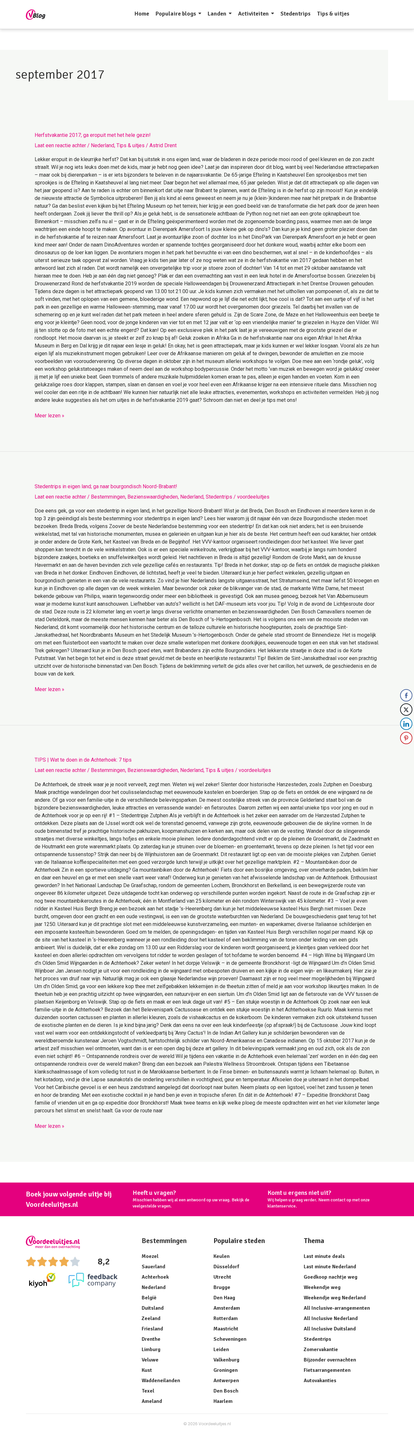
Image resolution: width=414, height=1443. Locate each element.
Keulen (221, 1256)
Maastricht (225, 1329)
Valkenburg (226, 1360)
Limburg (151, 1349)
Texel (148, 1391)
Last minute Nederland (330, 1266)
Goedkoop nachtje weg (330, 1277)
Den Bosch (225, 1391)
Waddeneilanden (161, 1380)
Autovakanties (320, 1380)
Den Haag (224, 1297)
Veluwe (150, 1360)
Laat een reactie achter (60, 145)
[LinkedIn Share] (406, 724)
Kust (147, 1370)
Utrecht (222, 1277)
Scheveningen (229, 1339)
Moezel (150, 1256)
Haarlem (223, 1401)
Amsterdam (226, 1308)
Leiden (221, 1349)
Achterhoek (155, 1277)
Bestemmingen (108, 497)
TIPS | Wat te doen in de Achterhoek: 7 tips (83, 760)
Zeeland (151, 1318)
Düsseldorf (226, 1266)
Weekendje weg (322, 1287)
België (149, 1297)
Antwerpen (226, 1380)
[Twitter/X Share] (406, 709)
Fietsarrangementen (327, 1370)
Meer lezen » (49, 415)
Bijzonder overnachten (330, 1360)
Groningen (225, 1370)
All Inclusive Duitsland (330, 1329)
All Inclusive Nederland (331, 1318)
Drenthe (151, 1339)
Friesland (152, 1329)
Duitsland (153, 1308)
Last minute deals (324, 1256)
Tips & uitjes (130, 145)
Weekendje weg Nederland (335, 1297)
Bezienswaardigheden (152, 497)
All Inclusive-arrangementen (337, 1308)
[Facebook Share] (406, 695)
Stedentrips (219, 497)
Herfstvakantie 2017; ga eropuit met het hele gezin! (93, 135)
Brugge (221, 1287)
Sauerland (153, 1266)
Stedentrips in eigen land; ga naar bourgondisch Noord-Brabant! (106, 486)
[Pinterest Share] (406, 738)
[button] (406, 751)
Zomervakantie (321, 1349)
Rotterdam (225, 1318)
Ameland (152, 1401)
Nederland (102, 145)
